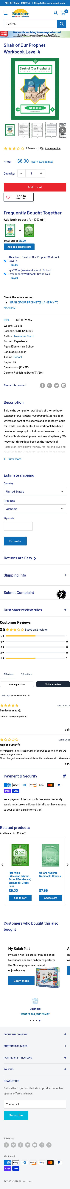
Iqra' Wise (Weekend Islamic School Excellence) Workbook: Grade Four (30, 272)
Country (8, 483)
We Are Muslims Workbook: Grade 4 (50, 874)
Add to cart (35, 187)
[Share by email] (63, 385)
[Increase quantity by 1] (41, 173)
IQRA (6, 320)
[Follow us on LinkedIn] (49, 1145)
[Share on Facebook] (42, 385)
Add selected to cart (19, 246)
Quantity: (9, 173)
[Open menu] (5, 13)
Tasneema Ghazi (24, 336)
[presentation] (2, 865)
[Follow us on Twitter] (13, 1145)
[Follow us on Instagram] (20, 1145)
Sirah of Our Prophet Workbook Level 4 (34, 258)
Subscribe (16, 1115)
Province (9, 500)
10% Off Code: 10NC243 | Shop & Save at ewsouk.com (35, 2)
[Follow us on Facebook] (6, 1145)
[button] (10, 130)
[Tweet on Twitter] (56, 385)
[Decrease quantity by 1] (21, 173)
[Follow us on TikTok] (41, 1145)
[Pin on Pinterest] (49, 385)
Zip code (9, 518)
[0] (63, 13)
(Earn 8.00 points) (42, 161)
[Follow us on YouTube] (34, 1145)
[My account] (55, 13)
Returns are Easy (18, 557)
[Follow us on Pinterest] (27, 1145)
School (18, 357)
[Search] (61, 24)
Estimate (15, 541)
